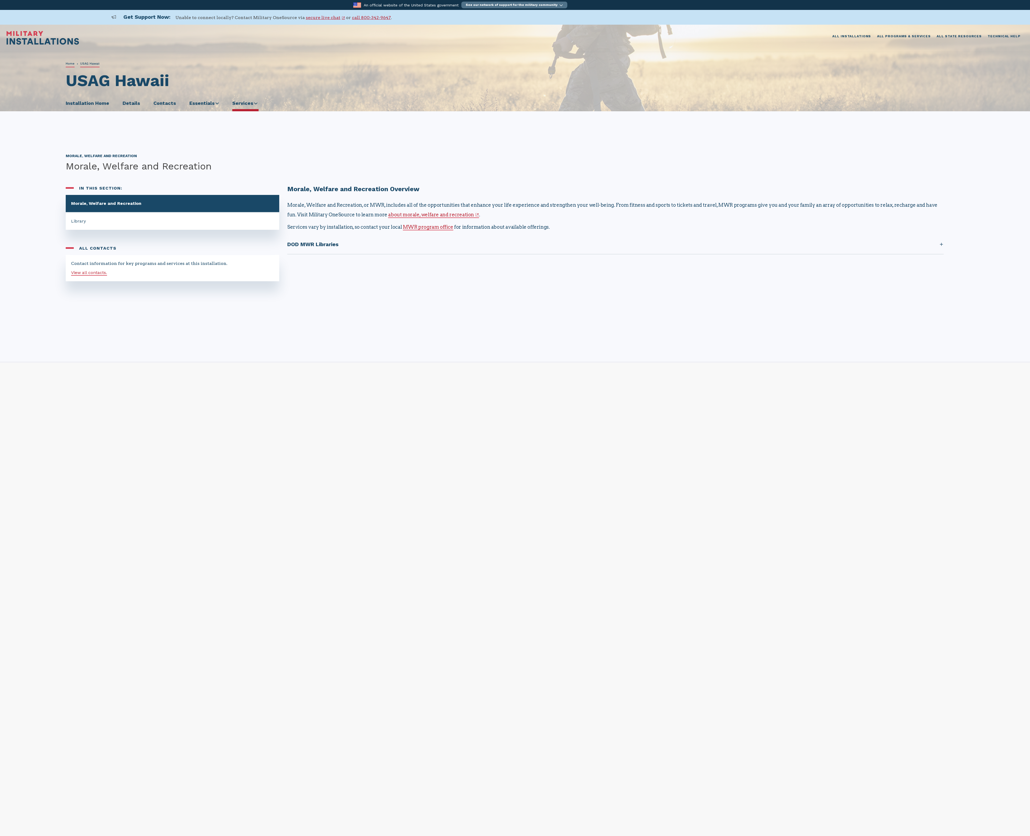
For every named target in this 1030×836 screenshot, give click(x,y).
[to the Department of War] (357, 4)
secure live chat (323, 17)
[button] (514, 5)
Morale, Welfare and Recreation (106, 203)
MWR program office (428, 227)
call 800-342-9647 (371, 17)
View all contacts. (89, 272)
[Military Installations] (42, 43)
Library (78, 221)
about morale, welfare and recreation (431, 214)
